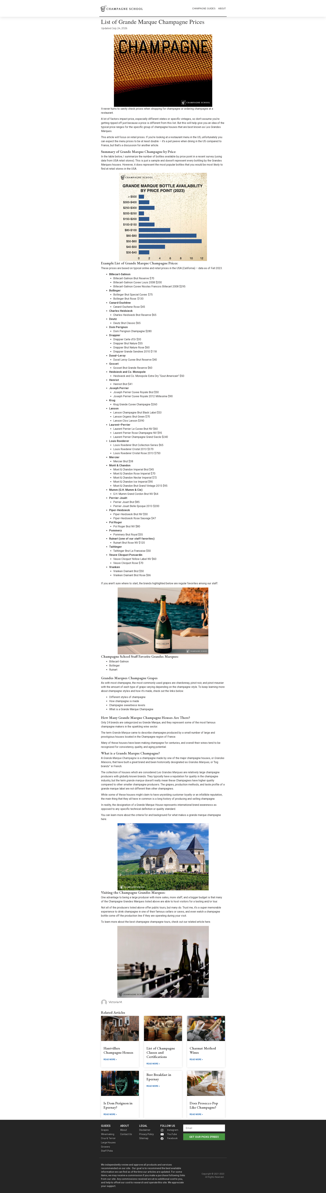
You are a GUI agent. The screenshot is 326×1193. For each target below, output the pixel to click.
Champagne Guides (203, 8)
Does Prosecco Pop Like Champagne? (204, 1105)
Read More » (110, 1059)
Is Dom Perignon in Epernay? (118, 1105)
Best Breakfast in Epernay (159, 1076)
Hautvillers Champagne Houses (118, 1050)
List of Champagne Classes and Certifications (161, 1052)
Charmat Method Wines (203, 1050)
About (222, 8)
